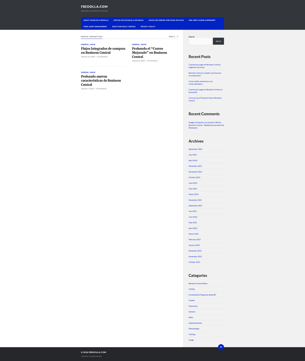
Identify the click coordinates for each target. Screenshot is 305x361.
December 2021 (195, 251)
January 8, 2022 (138, 61)
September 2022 (195, 205)
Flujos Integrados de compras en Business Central (103, 51)
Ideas (191, 317)
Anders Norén (95, 356)
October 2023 (194, 177)
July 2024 (193, 155)
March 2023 (194, 194)
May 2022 (193, 222)
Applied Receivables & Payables (128, 20)
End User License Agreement (202, 20)
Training (192, 334)
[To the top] (221, 347)
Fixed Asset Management (95, 27)
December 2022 (195, 200)
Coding (192, 289)
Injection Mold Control (124, 27)
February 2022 (195, 239)
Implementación (195, 323)
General (85, 44)
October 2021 (194, 262)
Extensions (193, 306)
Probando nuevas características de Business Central (101, 81)
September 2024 (195, 149)
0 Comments (102, 57)
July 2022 (193, 211)
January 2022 (194, 245)
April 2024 (193, 160)
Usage (92, 44)
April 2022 (193, 228)
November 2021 (195, 256)
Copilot (192, 300)
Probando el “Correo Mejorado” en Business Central (149, 53)
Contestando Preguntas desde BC (202, 295)
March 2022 (194, 234)
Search (192, 37)
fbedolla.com (94, 6)
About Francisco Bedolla (96, 20)
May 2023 (193, 188)
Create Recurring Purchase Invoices (166, 20)
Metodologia (194, 328)
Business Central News (198, 283)
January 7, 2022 (87, 88)
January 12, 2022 (88, 57)
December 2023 (195, 166)
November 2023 (195, 172)
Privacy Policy (148, 27)
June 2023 (193, 183)
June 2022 (193, 217)
